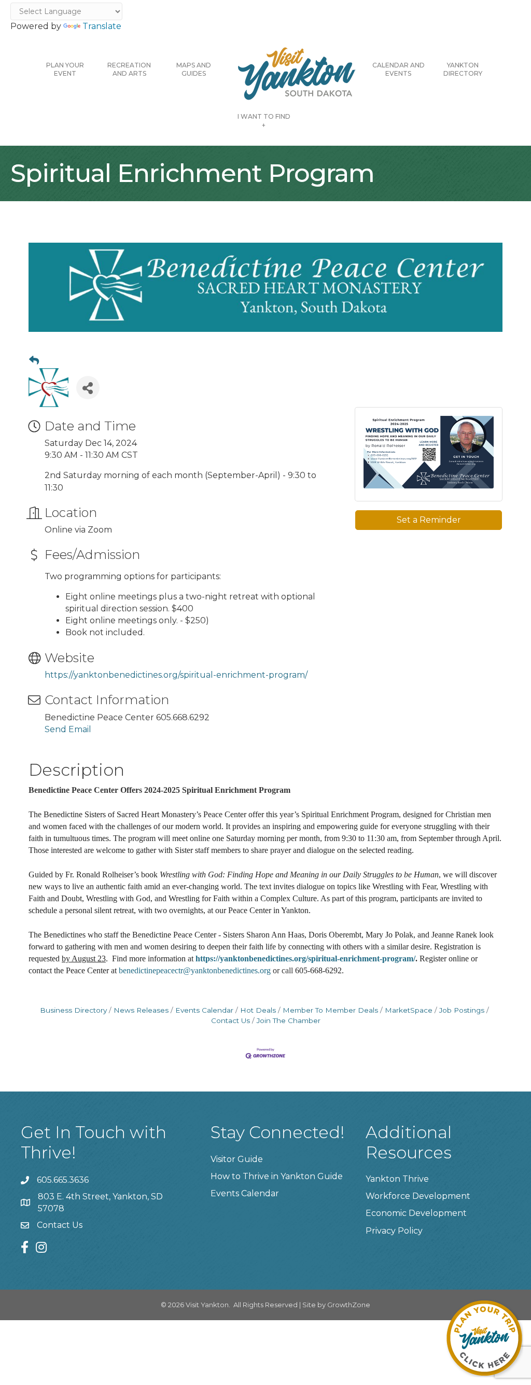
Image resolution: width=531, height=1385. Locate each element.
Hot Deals (258, 1010)
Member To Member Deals (330, 1010)
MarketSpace (408, 1010)
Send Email (68, 729)
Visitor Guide (237, 1159)
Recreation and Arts (129, 69)
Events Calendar (204, 1010)
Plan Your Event (65, 69)
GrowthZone (348, 1304)
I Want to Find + (263, 121)
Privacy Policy (394, 1231)
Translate (101, 26)
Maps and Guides (193, 69)
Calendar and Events (398, 69)
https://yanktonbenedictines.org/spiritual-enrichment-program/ (176, 675)
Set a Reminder (429, 520)
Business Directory (73, 1010)
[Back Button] (34, 361)
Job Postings (461, 1010)
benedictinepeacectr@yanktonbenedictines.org (195, 970)
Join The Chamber (288, 1020)
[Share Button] (88, 387)
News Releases (141, 1010)
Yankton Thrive (397, 1179)
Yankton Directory (462, 69)
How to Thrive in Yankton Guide (277, 1176)
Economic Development (416, 1213)
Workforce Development (418, 1196)
